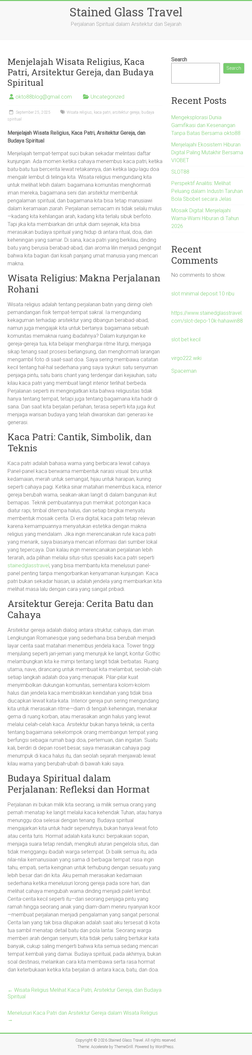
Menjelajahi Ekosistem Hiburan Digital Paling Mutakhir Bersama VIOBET (207, 152)
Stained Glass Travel (126, 12)
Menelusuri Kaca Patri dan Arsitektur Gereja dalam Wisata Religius (83, 1016)
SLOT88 (180, 172)
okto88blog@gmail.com (43, 97)
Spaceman (184, 371)
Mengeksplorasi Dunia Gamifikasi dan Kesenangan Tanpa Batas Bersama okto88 (206, 125)
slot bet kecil (185, 339)
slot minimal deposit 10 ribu (202, 294)
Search (179, 59)
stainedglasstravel (28, 565)
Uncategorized (107, 97)
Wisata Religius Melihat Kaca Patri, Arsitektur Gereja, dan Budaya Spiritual (84, 993)
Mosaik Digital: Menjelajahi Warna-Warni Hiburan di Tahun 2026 (205, 218)
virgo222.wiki (186, 358)
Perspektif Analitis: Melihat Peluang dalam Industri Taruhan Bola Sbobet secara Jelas (207, 191)
